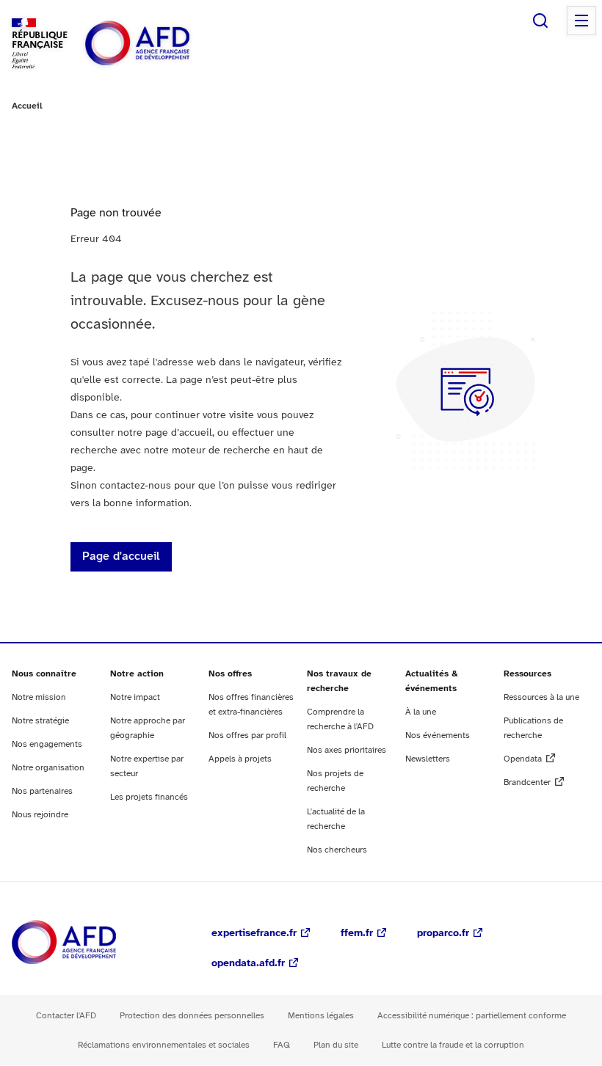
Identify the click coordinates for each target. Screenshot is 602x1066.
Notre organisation (48, 768)
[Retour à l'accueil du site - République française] (170, 44)
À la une (420, 712)
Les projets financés (149, 797)
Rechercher (540, 20)
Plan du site (335, 1045)
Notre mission (39, 697)
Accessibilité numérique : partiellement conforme (471, 1016)
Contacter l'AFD (66, 1016)
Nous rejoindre (40, 814)
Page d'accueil (121, 556)
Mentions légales (321, 1016)
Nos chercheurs (337, 850)
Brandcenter (527, 782)
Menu (581, 20)
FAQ (281, 1045)
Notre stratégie (40, 721)
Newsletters (427, 759)
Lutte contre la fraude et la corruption (453, 1045)
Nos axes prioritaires (346, 750)
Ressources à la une (541, 697)
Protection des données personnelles (192, 1016)
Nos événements (437, 735)
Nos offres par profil (247, 735)
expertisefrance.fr (254, 933)
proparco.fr (443, 933)
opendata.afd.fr (248, 963)
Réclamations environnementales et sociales (164, 1045)
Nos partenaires (42, 791)
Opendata (523, 759)
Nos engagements (47, 744)
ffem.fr (357, 933)
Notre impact (135, 697)
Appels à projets (240, 759)
